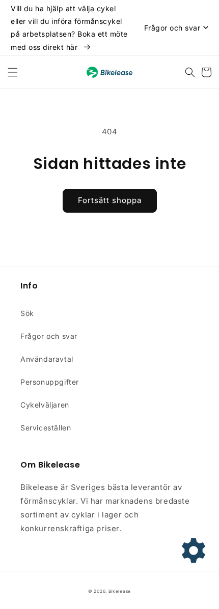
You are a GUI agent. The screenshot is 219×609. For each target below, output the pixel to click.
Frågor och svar (48, 336)
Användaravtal (46, 359)
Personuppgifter (49, 382)
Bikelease (119, 591)
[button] (13, 72)
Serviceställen (45, 427)
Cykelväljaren (44, 404)
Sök (27, 313)
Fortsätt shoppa (110, 200)
